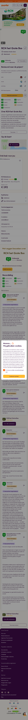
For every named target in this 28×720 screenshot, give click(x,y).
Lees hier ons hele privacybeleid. (15, 367)
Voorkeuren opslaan (14, 376)
